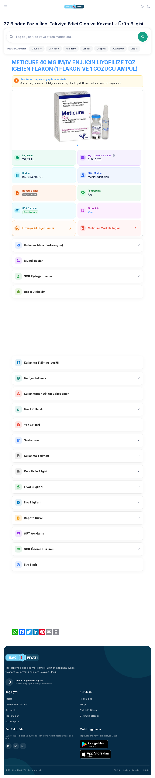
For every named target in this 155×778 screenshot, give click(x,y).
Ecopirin (101, 48)
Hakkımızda (86, 698)
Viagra (134, 48)
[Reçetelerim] (143, 6)
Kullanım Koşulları (131, 770)
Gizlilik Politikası (88, 710)
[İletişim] (149, 6)
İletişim (83, 704)
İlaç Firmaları (12, 716)
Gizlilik (117, 770)
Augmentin (118, 48)
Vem (90, 212)
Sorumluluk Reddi (89, 716)
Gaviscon (54, 48)
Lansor (86, 48)
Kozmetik (10, 710)
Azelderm (71, 48)
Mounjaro (37, 48)
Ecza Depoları (12, 721)
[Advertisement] (77, 327)
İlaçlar (8, 698)
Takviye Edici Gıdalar (16, 704)
